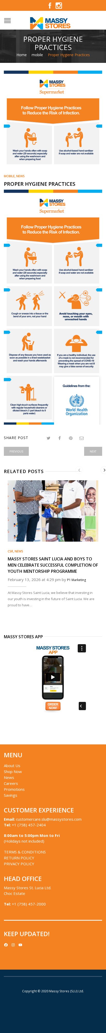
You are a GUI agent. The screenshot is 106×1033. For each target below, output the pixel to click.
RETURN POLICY (19, 857)
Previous (16, 451)
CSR (10, 551)
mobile (37, 54)
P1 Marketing (76, 580)
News (20, 176)
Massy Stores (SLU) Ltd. (66, 991)
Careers (11, 783)
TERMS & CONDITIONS (25, 851)
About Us (12, 765)
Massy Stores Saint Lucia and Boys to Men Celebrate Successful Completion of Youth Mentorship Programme (53, 565)
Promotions (14, 789)
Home (21, 54)
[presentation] (79, 470)
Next (93, 451)
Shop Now (13, 771)
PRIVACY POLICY (19, 863)
